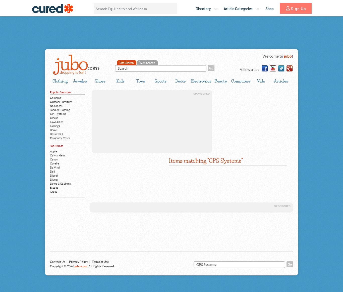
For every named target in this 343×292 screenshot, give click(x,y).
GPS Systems (58, 113)
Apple (53, 151)
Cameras (55, 97)
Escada (54, 187)
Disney (54, 179)
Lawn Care (56, 121)
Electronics (201, 81)
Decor (180, 81)
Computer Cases (60, 138)
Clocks (54, 117)
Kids (120, 81)
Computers (241, 81)
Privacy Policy (78, 261)
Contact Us (57, 261)
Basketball (56, 134)
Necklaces (56, 105)
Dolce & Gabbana (60, 183)
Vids (261, 81)
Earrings (55, 126)
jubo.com (75, 64)
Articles (281, 81)
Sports (160, 81)
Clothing (60, 81)
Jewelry (80, 81)
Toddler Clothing (60, 109)
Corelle (54, 163)
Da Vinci (55, 167)
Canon (54, 159)
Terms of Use (100, 261)
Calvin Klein (57, 155)
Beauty (220, 81)
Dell (52, 171)
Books (54, 130)
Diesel (54, 175)
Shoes (100, 81)
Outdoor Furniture (61, 101)
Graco (53, 191)
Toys (140, 81)
